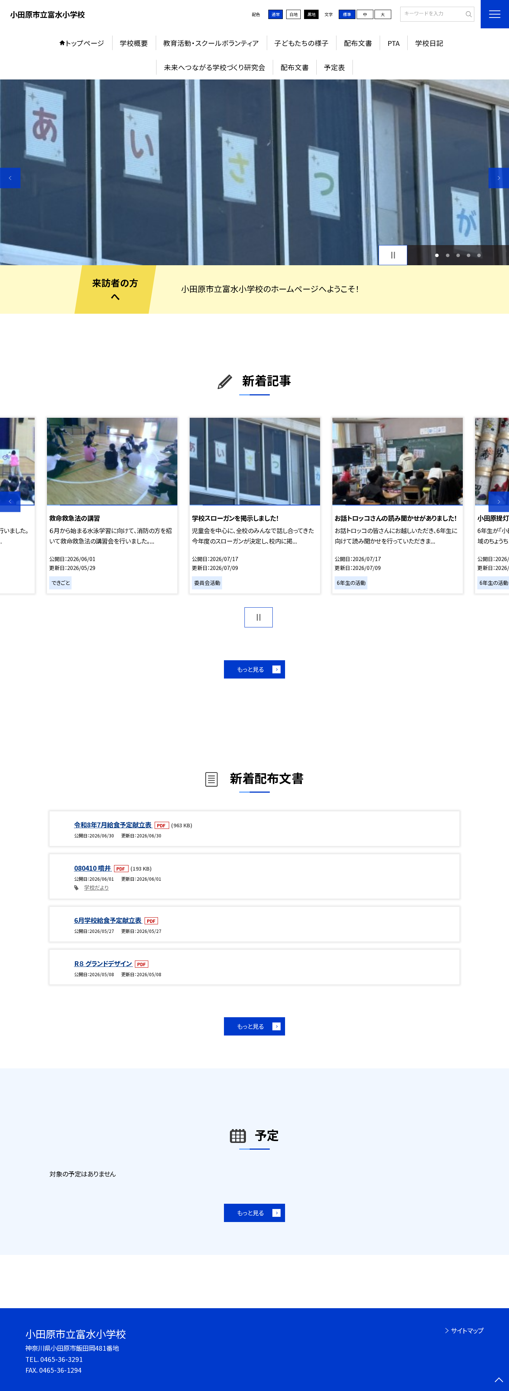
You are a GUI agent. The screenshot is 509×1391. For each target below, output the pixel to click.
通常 (276, 14)
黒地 (311, 14)
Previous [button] (10, 178)
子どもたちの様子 (301, 43)
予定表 (334, 67)
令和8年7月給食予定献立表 (113, 824)
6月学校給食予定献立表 (108, 920)
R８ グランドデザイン (103, 963)
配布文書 (358, 43)
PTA (394, 43)
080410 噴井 (93, 867)
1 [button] (437, 255)
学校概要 (134, 43)
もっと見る (250, 669)
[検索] (467, 13)
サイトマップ (467, 1330)
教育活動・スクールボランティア (211, 43)
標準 (347, 14)
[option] (254, 172)
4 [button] (469, 255)
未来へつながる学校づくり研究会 (214, 67)
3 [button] (458, 255)
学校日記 (429, 43)
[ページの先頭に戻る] (499, 1380)
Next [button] (499, 178)
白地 (294, 14)
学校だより (96, 887)
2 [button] (447, 255)
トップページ (85, 43)
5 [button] (479, 255)
